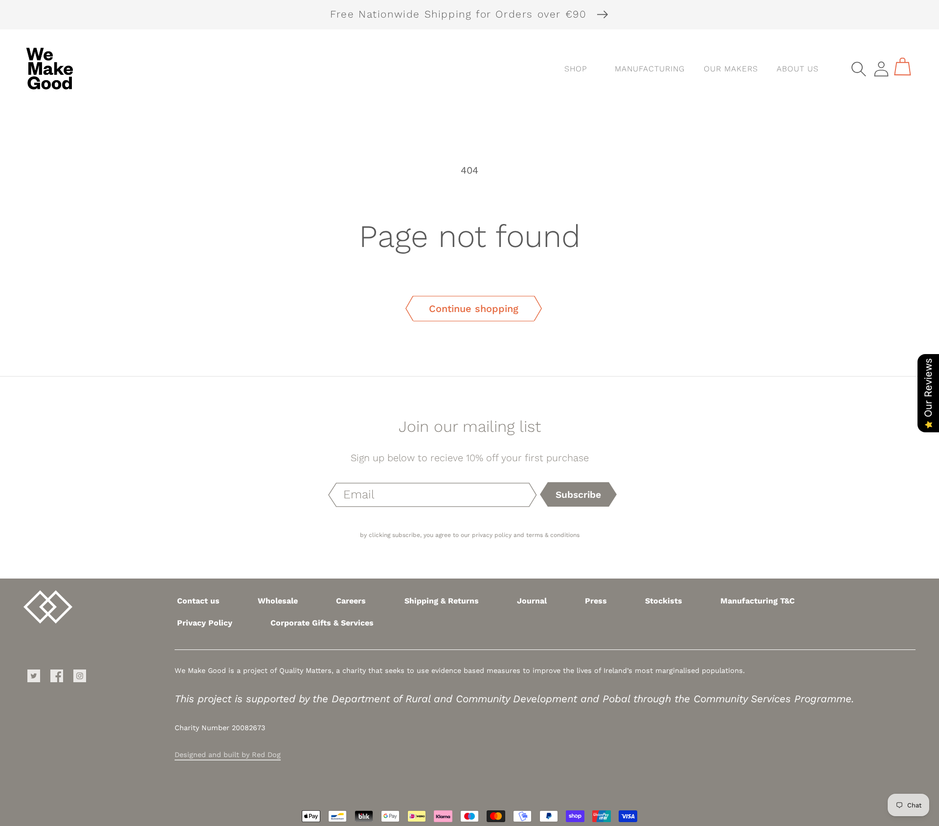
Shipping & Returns (441, 600)
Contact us (198, 600)
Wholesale (278, 600)
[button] (645, 68)
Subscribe (578, 494)
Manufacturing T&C (757, 600)
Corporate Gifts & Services (322, 622)
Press (596, 600)
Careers (351, 600)
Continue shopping (473, 308)
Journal (532, 600)
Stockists (663, 600)
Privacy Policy (204, 622)
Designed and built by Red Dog (228, 755)
